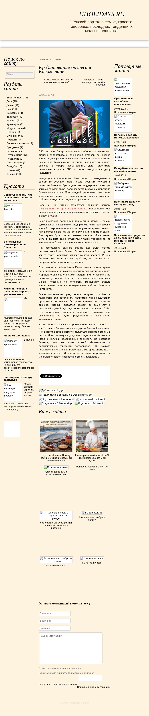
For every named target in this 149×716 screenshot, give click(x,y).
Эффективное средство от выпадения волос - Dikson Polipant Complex (129, 239)
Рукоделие (13, 158)
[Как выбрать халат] (56, 561)
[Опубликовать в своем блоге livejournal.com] (57, 399)
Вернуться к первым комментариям (58, 684)
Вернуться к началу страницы (93, 687)
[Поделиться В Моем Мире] (57, 403)
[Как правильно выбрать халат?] (92, 512)
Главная (12, 43)
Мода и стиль (15, 128)
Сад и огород (14, 162)
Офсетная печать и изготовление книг (56, 473)
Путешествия (14, 154)
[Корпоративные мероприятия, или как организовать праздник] (56, 518)
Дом (9, 109)
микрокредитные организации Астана (62, 208)
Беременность (15, 97)
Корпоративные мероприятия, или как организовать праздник (56, 525)
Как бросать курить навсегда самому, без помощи (93, 82)
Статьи (11, 170)
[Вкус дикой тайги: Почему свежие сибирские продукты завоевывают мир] (56, 452)
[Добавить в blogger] (52, 390)
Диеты (10, 105)
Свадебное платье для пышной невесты (128, 169)
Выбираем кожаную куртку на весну (127, 203)
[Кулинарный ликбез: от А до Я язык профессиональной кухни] (92, 452)
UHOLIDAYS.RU (102, 14)
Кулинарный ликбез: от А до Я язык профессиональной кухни (92, 458)
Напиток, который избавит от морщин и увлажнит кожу (17, 291)
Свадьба (12, 166)
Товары (11, 173)
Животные (13, 112)
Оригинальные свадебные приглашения (123, 101)
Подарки (12, 139)
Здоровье (12, 116)
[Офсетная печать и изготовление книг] (56, 467)
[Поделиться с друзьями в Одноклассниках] (66, 394)
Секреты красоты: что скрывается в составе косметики (18, 197)
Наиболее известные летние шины (92, 468)
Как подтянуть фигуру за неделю (18, 378)
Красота (11, 120)
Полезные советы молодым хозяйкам (126, 136)
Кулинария (13, 124)
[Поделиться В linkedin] (90, 403)
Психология (14, 151)
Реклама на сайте (38, 43)
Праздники (13, 147)
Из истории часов (92, 562)
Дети (9, 101)
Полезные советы (17, 143)
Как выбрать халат (56, 565)
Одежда (11, 131)
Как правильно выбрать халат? (92, 518)
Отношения (13, 135)
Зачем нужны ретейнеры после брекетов (15, 244)
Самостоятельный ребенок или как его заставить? (59, 81)
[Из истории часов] (92, 558)
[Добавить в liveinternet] (90, 399)
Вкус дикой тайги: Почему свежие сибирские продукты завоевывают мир (56, 458)
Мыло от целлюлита (17, 335)
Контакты (66, 43)
